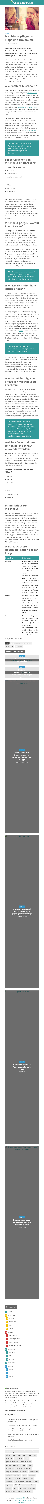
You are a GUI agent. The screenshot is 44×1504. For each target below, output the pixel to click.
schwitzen (9, 1478)
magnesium (27, 1468)
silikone (25, 1478)
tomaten (8, 1488)
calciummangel (10, 1455)
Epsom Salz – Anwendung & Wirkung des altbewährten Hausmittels (19, 1430)
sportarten (9, 1482)
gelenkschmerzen (25, 1462)
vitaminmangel (10, 1491)
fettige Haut (9, 646)
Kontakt (24, 1500)
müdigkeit (9, 1475)
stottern (28, 1482)
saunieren (32, 1475)
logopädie (19, 1468)
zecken (19, 1491)
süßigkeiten (18, 1485)
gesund (15, 1465)
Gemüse (8, 1465)
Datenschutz (31, 1500)
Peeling (21, 331)
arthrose (21, 1452)
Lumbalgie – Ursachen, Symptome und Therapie (22, 1425)
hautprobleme (15, 643)
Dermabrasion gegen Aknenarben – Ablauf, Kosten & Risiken (22, 1222)
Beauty (7, 33)
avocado (28, 1452)
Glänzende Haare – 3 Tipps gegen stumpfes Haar (22, 1066)
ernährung (9, 1458)
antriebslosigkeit (11, 1452)
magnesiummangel (12, 1472)
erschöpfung (18, 1458)
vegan (15, 1488)
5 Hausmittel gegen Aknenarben (22, 660)
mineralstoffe (34, 1472)
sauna (24, 1475)
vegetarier (23, 1488)
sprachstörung (19, 1482)
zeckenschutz (28, 1491)
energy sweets (31, 1455)
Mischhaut (19, 646)
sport (31, 1478)
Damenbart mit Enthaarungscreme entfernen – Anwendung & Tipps (22, 756)
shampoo (17, 1478)
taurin (26, 1485)
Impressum (21, 1502)
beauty (35, 1452)
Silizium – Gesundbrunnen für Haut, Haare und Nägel (22, 672)
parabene (17, 1475)
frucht (26, 1458)
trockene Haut (32, 93)
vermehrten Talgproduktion (27, 107)
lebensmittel (10, 1468)
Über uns (18, 1500)
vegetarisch (31, 1488)
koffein (30, 1465)
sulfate (35, 1482)
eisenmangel (21, 1455)
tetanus (32, 1485)
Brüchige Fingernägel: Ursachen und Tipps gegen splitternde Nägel (22, 911)
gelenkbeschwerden (12, 1462)
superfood (9, 1485)
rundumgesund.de (13, 1391)
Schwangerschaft (30, 130)
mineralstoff (23, 1472)
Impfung (22, 1465)
